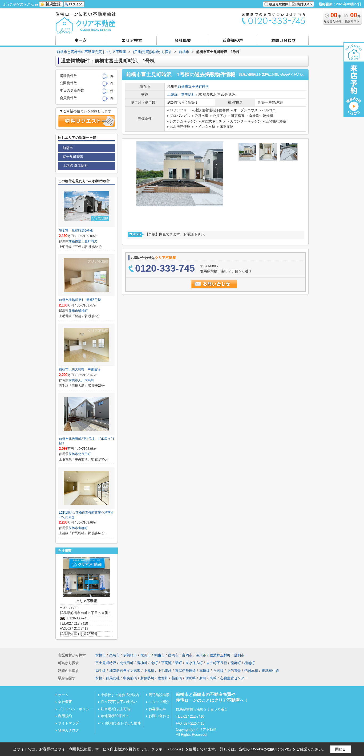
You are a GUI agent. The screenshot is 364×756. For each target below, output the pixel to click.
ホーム (63, 695)
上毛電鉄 (165, 671)
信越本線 (251, 671)
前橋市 (183, 87)
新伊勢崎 (147, 678)
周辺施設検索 (159, 695)
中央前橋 (130, 678)
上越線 (172, 94)
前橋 (98, 678)
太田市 (145, 655)
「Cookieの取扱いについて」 (271, 749)
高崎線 (204, 671)
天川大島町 (86, 380)
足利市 (239, 655)
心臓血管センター (234, 678)
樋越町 (83, 311)
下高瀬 (166, 663)
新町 (178, 663)
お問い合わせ (159, 716)
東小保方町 (194, 663)
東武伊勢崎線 (185, 671)
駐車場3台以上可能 (115, 709)
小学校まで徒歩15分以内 (120, 695)
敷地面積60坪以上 (115, 716)
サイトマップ (68, 723)
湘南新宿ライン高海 (124, 671)
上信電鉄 (234, 671)
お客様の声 (157, 709)
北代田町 (84, 454)
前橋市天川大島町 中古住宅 (79, 369)
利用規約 (65, 716)
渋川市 (201, 655)
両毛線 (100, 671)
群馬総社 (188, 94)
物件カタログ (68, 730)
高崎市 (114, 655)
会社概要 (65, 702)
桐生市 (159, 655)
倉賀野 (163, 678)
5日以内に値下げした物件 (121, 723)
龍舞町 (235, 663)
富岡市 (187, 655)
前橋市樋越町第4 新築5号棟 (80, 300)
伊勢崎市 (130, 655)
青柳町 (83, 528)
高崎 (213, 678)
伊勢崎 (190, 678)
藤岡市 (173, 655)
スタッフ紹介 (159, 702)
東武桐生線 (270, 671)
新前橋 (177, 678)
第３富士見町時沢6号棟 (76, 230)
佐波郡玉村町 (220, 655)
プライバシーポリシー (75, 709)
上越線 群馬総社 (75, 165)
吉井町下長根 (216, 663)
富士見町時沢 (198, 87)
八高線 (218, 671)
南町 (154, 663)
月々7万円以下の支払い (119, 702)
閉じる (340, 749)
